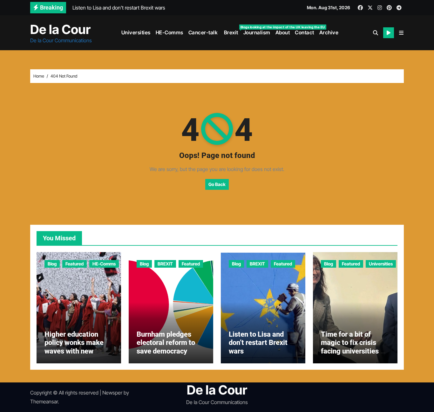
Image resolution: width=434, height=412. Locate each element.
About (282, 32)
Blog (52, 263)
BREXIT (165, 263)
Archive (329, 32)
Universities (136, 32)
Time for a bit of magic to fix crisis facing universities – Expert (353, 346)
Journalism (256, 32)
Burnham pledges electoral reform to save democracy (166, 342)
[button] (401, 32)
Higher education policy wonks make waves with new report (74, 346)
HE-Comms (169, 32)
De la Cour (60, 29)
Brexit (232, 30)
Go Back (217, 184)
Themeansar (44, 401)
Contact (304, 32)
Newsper (112, 392)
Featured (74, 263)
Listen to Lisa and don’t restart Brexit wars (258, 342)
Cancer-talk (203, 32)
